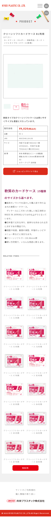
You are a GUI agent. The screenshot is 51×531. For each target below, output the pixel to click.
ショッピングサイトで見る (27, 171)
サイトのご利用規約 (25, 490)
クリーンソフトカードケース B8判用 (36, 460)
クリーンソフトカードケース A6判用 (36, 345)
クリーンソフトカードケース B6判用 (36, 431)
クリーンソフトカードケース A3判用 (14, 316)
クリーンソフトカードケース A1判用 (14, 287)
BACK (25, 467)
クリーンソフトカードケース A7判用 (14, 374)
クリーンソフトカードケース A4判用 (36, 316)
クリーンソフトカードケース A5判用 (14, 345)
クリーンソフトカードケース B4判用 (36, 402)
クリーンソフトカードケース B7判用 (14, 460)
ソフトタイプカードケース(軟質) (18, 43)
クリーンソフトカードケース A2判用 (36, 287)
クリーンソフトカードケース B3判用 (14, 402)
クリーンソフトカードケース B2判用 (36, 374)
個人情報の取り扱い (25, 494)
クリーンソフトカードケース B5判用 (14, 431)
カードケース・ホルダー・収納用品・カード (23, 40)
